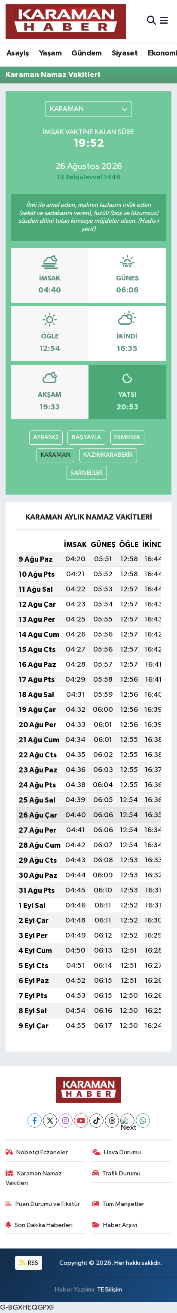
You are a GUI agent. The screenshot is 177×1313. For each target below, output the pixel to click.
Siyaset (124, 53)
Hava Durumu (122, 1152)
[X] (50, 1120)
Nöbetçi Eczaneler (42, 1152)
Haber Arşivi (120, 1225)
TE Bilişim (109, 1289)
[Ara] (151, 21)
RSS (32, 1263)
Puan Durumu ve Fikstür (47, 1204)
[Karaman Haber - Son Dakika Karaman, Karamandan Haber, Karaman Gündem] (66, 21)
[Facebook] (34, 1120)
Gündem (86, 53)
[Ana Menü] (164, 21)
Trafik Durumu (121, 1173)
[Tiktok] (96, 1120)
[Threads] (112, 1120)
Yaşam (50, 53)
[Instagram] (65, 1120)
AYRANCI (45, 437)
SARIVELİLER (86, 473)
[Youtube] (81, 1120)
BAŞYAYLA (86, 437)
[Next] (127, 1120)
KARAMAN (55, 455)
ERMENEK (127, 437)
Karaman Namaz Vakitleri (34, 1178)
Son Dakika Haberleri (44, 1225)
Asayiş (17, 53)
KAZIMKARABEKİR (108, 455)
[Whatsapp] (143, 1120)
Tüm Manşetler (123, 1204)
